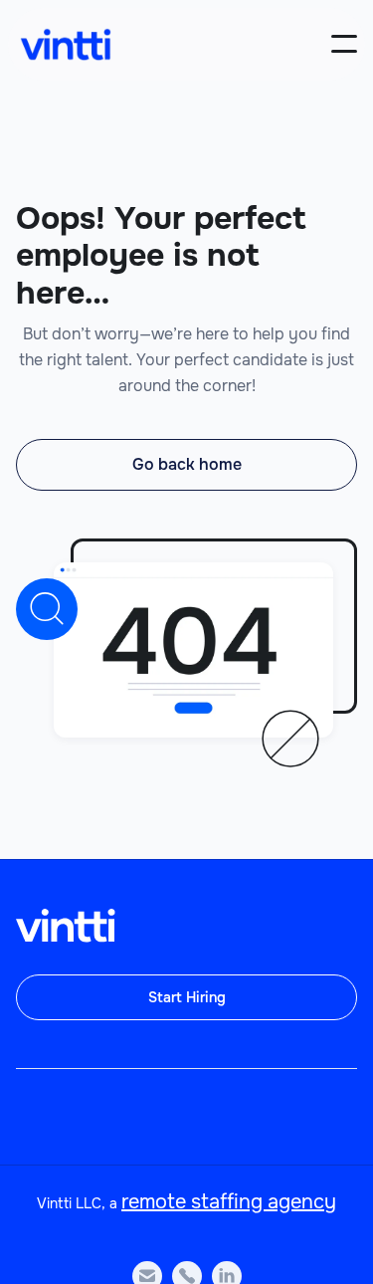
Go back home (187, 464)
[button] (344, 44)
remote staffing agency (228, 1201)
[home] (65, 44)
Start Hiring (187, 997)
